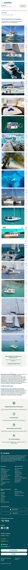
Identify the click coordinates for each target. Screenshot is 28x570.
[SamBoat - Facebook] (2, 528)
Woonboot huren (18, 476)
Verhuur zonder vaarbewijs (21, 478)
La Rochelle (3, 496)
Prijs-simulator (4, 473)
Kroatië (2, 499)
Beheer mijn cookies (19, 495)
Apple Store (15, 509)
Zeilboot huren (18, 472)
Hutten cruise (18, 479)
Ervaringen (3, 483)
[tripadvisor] (4, 544)
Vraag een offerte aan (14, 363)
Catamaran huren (18, 473)
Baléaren (3, 500)
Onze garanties (4, 471)
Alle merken (17, 482)
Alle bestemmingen (5, 502)
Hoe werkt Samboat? (19, 492)
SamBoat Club (4, 478)
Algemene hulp (18, 491)
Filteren (23, 6)
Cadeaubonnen (4, 476)
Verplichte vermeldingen (6, 558)
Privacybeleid (17, 558)
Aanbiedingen (18, 480)
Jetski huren (17, 475)
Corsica (2, 497)
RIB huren (17, 469)
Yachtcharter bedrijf (5, 475)
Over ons (3, 468)
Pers (2, 480)
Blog (2, 484)
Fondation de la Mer (5, 482)
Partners (16, 559)
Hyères (2, 495)
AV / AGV (2, 559)
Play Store (15, 513)
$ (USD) (14, 554)
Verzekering (3, 472)
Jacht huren (17, 471)
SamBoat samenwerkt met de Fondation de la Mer (13, 392)
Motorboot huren (19, 468)
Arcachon (3, 493)
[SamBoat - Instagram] (5, 528)
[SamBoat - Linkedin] (7, 528)
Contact (17, 494)
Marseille (3, 492)
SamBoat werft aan (5, 469)
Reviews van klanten (5, 479)
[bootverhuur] (6, 2)
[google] (3, 539)
